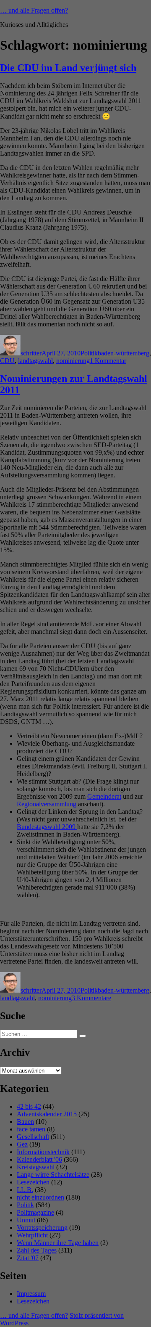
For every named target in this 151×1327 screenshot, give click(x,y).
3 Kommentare (91, 997)
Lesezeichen (33, 1182)
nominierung (73, 360)
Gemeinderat (104, 796)
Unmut (26, 1220)
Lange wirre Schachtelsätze (53, 1174)
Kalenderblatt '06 (39, 1159)
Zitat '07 (28, 1257)
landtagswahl (35, 360)
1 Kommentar (108, 360)
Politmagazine (35, 1212)
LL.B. (25, 1189)
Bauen (25, 1121)
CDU (7, 360)
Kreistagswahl (36, 1167)
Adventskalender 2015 (47, 1114)
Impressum (31, 1293)
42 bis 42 (29, 1106)
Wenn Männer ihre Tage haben (58, 1242)
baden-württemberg (123, 353)
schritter (31, 353)
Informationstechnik (43, 1151)
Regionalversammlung (46, 804)
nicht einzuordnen (40, 1197)
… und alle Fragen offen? (34, 10)
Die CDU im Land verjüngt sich (68, 67)
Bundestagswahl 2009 (47, 826)
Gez (22, 1144)
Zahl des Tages (37, 1250)
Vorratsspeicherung (42, 1227)
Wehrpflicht (32, 1235)
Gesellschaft (33, 1136)
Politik (89, 353)
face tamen (31, 1129)
